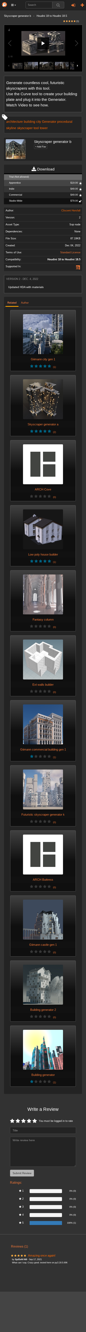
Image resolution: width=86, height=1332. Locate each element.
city (38, 121)
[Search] (58, 5)
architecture (14, 121)
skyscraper (25, 128)
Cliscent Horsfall (70, 210)
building (29, 121)
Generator (49, 121)
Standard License (70, 252)
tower (44, 128)
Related (12, 302)
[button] (13, 5)
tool (36, 128)
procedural (64, 121)
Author (25, 302)
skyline (11, 128)
